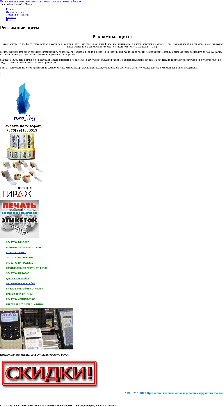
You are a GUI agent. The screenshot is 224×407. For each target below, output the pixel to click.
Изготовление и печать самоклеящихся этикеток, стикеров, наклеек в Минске (40, 1)
